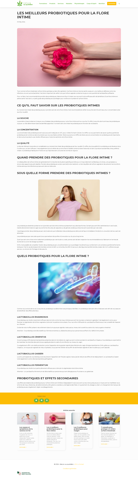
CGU (76, 464)
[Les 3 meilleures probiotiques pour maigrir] (81, 418)
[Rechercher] (119, 3)
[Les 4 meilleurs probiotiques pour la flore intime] (54, 418)
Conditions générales (69, 468)
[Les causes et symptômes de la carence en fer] (27, 418)
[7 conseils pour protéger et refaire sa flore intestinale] (109, 418)
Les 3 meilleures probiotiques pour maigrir (81, 429)
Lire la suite (22, 447)
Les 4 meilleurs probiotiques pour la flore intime (54, 429)
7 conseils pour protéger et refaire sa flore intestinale (108, 429)
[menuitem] (43, 3)
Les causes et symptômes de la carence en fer (26, 429)
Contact (81, 464)
